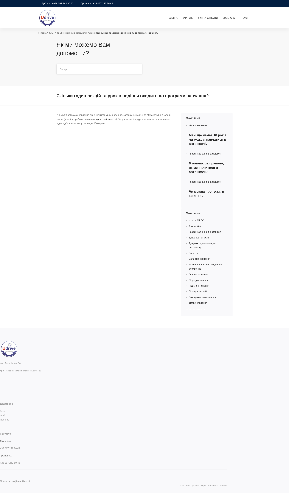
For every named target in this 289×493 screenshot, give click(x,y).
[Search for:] (99, 69)
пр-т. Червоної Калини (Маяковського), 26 (20, 370)
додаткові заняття (106, 119)
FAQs (51, 33)
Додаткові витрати (199, 237)
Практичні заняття (199, 285)
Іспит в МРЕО (196, 220)
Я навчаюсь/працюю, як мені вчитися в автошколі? (206, 167)
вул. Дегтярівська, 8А (10, 363)
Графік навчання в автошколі (71, 33)
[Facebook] (4, 384)
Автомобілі (195, 226)
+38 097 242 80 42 (10, 463)
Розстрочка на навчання (202, 297)
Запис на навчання (199, 259)
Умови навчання (198, 303)
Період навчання (198, 280)
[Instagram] (4, 378)
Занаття (193, 253)
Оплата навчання (198, 274)
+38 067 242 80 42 (10, 448)
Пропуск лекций (198, 291)
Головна (42, 33)
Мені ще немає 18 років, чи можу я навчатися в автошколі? (208, 139)
